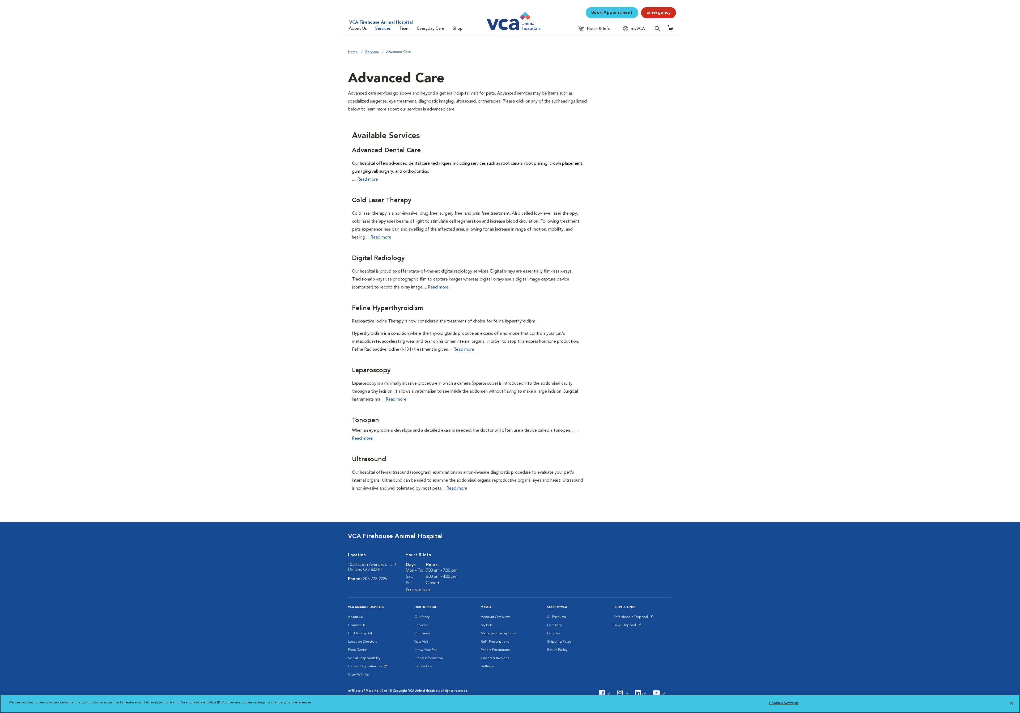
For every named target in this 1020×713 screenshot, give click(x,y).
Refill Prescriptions (495, 641)
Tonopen (365, 420)
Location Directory (362, 641)
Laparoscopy (371, 370)
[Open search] (658, 28)
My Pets (486, 625)
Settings (487, 666)
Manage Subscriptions (498, 633)
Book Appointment (612, 13)
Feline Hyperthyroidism (387, 308)
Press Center (357, 650)
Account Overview (495, 617)
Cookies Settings (783, 703)
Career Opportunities (366, 667)
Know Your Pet (425, 650)
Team (404, 29)
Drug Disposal (627, 626)
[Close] (1011, 703)
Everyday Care (430, 29)
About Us (358, 29)
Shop (458, 29)
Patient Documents (495, 650)
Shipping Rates (559, 641)
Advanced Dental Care (386, 150)
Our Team (422, 633)
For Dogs (554, 625)
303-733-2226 (375, 579)
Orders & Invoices (495, 658)
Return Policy (557, 650)
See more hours (418, 589)
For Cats (553, 633)
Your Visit (421, 641)
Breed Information (428, 658)
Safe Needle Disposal (631, 618)
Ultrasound (369, 459)
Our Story (422, 617)
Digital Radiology (378, 258)
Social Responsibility (364, 658)
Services (383, 29)
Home (353, 52)
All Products (556, 617)
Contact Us (356, 625)
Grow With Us (358, 674)
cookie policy (207, 702)
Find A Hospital (360, 633)
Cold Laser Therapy (381, 200)
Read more (367, 179)
